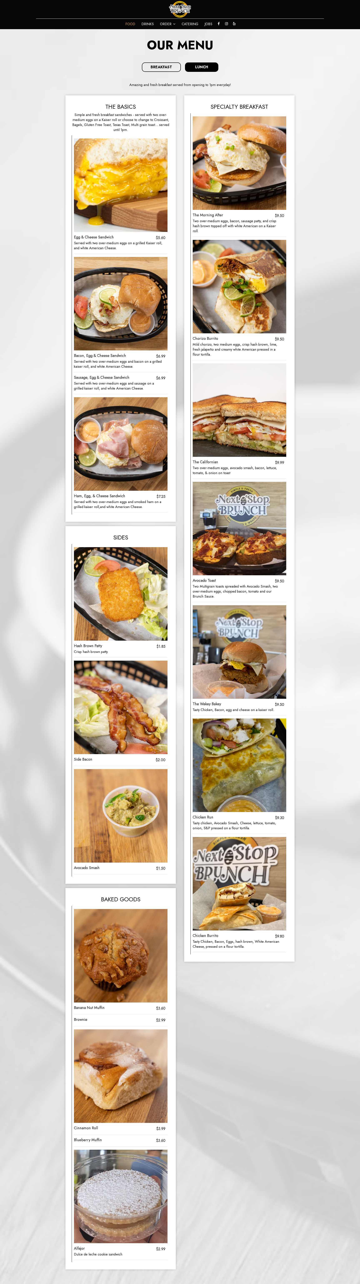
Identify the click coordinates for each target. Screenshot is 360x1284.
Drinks (147, 24)
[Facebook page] (218, 23)
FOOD (130, 24)
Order (166, 24)
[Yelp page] (234, 23)
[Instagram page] (226, 23)
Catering (190, 24)
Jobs (208, 24)
